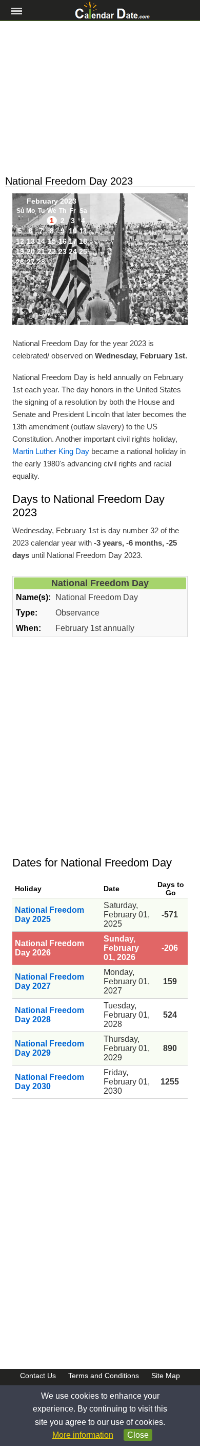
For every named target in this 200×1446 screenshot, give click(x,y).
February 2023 (51, 201)
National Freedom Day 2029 (49, 1048)
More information (82, 1435)
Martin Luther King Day (50, 451)
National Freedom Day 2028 (49, 1015)
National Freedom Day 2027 (49, 981)
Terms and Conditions (103, 1375)
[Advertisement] (100, 98)
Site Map (165, 1375)
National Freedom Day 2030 (49, 1082)
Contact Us (38, 1375)
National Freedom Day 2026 (49, 948)
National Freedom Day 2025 (49, 915)
